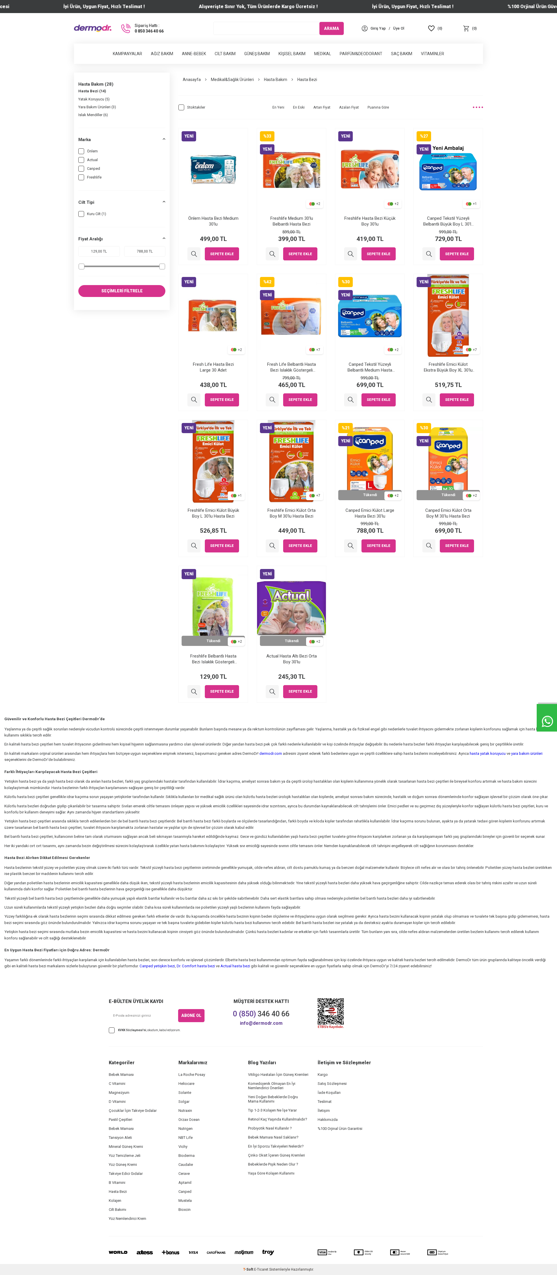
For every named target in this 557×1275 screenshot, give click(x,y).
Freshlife (94, 177)
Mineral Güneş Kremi (126, 1146)
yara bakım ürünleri (526, 753)
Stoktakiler (196, 107)
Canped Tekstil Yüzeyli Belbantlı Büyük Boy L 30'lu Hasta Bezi (448, 221)
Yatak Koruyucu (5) (94, 99)
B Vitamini (117, 1182)
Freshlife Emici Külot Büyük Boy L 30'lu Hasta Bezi (213, 513)
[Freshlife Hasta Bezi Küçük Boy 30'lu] (350, 253)
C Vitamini (117, 1083)
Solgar (183, 1101)
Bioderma (186, 1155)
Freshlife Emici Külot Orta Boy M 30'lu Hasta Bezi (291, 513)
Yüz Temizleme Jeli (124, 1155)
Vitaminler (432, 53)
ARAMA (331, 28)
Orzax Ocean (189, 1119)
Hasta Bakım (275, 79)
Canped (93, 168)
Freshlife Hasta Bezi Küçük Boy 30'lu (369, 221)
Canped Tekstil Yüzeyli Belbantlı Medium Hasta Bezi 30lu (370, 367)
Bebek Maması (121, 1074)
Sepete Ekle (222, 254)
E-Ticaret (261, 1269)
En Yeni (278, 107)
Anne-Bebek (194, 53)
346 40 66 (261, 1014)
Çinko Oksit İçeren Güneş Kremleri (276, 1155)
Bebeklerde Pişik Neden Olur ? (273, 1164)
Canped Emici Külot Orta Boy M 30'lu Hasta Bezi (448, 513)
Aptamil (184, 1182)
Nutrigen (185, 1128)
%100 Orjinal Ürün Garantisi (340, 1128)
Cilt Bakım (225, 53)
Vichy (182, 1146)
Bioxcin (184, 1209)
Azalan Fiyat (349, 107)
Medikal (322, 53)
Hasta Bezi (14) (92, 91)
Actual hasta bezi (235, 966)
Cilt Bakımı (117, 1209)
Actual (92, 160)
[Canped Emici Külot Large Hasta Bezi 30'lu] (350, 545)
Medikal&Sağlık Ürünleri (232, 79)
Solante (184, 1092)
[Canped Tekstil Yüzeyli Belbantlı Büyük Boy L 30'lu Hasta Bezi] (428, 253)
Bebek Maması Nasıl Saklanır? (273, 1137)
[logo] (92, 28)
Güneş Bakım (257, 53)
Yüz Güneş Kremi (123, 1164)
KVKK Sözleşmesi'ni (132, 1030)
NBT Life (185, 1137)
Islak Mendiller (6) (93, 115)
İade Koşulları (329, 1092)
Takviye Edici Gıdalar (126, 1173)
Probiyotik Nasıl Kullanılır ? (270, 1128)
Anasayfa (192, 79)
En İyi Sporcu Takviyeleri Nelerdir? (276, 1146)
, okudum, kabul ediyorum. (149, 1030)
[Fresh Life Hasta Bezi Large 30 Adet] (193, 399)
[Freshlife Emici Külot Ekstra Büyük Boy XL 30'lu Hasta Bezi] (428, 399)
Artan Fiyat (321, 107)
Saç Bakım (401, 53)
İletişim (324, 1110)
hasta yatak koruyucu (488, 753)
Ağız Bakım (162, 53)
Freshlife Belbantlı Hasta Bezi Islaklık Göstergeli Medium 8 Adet (213, 659)
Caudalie (185, 1164)
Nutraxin (185, 1110)
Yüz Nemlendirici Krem (127, 1218)
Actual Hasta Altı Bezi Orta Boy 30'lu (291, 658)
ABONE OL (191, 1015)
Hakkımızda (328, 1119)
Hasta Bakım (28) (95, 84)
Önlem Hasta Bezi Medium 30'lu (213, 221)
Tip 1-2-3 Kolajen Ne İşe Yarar (272, 1110)
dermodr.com (270, 753)
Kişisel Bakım (291, 53)
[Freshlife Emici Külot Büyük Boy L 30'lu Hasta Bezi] (193, 545)
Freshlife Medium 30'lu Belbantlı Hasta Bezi (291, 221)
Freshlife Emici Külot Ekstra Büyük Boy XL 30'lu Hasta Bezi (448, 367)
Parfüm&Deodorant (361, 53)
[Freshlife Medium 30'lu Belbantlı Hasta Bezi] (272, 253)
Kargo (323, 1074)
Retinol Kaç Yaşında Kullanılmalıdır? (277, 1119)
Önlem (92, 151)
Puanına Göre (378, 107)
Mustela (185, 1200)
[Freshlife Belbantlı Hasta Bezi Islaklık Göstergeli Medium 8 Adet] (193, 691)
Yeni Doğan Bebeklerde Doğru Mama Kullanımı (273, 1099)
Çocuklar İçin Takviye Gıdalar (133, 1110)
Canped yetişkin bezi (157, 966)
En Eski (299, 107)
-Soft (248, 1269)
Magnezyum (119, 1092)
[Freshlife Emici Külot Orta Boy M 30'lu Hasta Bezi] (272, 545)
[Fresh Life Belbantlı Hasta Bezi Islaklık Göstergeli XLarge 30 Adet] (272, 399)
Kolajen (115, 1200)
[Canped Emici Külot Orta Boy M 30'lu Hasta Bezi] (428, 545)
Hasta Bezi (118, 1191)
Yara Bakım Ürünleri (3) (97, 107)
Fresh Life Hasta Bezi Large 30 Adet (213, 367)
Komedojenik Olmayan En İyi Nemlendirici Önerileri (271, 1085)
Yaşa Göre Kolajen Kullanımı (271, 1173)
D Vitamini (117, 1101)
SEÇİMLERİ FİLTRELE (122, 291)
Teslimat (325, 1101)
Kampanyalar (127, 53)
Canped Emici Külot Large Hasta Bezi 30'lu (370, 513)
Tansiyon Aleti (120, 1137)
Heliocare (186, 1083)
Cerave (184, 1173)
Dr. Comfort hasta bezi (196, 966)
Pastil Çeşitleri (120, 1119)
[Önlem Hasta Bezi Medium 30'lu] (193, 253)
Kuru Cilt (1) (96, 214)
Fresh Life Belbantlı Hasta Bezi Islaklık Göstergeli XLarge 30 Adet (291, 367)
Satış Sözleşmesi (332, 1083)
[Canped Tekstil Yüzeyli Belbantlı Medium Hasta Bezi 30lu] (350, 399)
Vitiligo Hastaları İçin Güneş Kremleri (278, 1074)
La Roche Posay (191, 1074)
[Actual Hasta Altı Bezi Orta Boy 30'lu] (272, 691)
